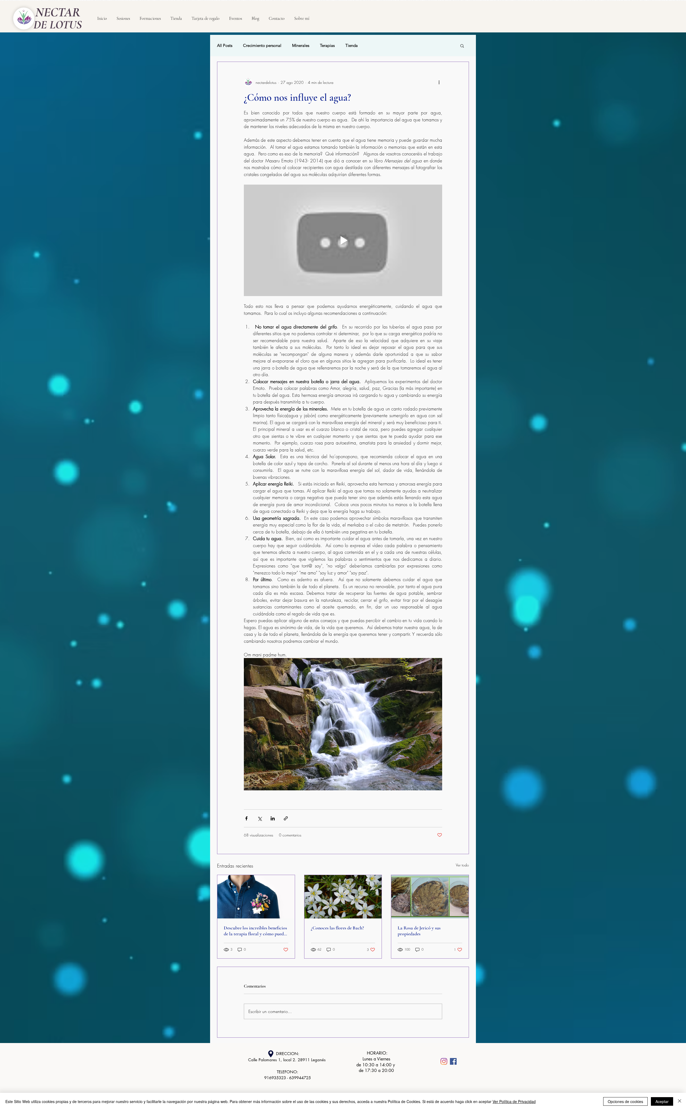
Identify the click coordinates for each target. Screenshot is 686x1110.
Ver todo (462, 865)
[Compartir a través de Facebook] (246, 818)
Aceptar (662, 1101)
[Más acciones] (439, 82)
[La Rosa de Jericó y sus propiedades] (430, 896)
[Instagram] (444, 1061)
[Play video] (343, 240)
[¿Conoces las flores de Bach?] (343, 896)
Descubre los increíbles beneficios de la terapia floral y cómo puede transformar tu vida (255, 931)
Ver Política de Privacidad (514, 1101)
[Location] (270, 1054)
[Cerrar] (679, 1101)
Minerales (300, 45)
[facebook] (453, 1061)
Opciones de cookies (625, 1101)
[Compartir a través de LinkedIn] (272, 818)
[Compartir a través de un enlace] (285, 818)
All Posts (224, 45)
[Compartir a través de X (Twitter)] (259, 818)
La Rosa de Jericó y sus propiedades (419, 931)
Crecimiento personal (262, 45)
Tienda (351, 45)
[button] (462, 45)
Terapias (327, 45)
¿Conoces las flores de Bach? (337, 928)
